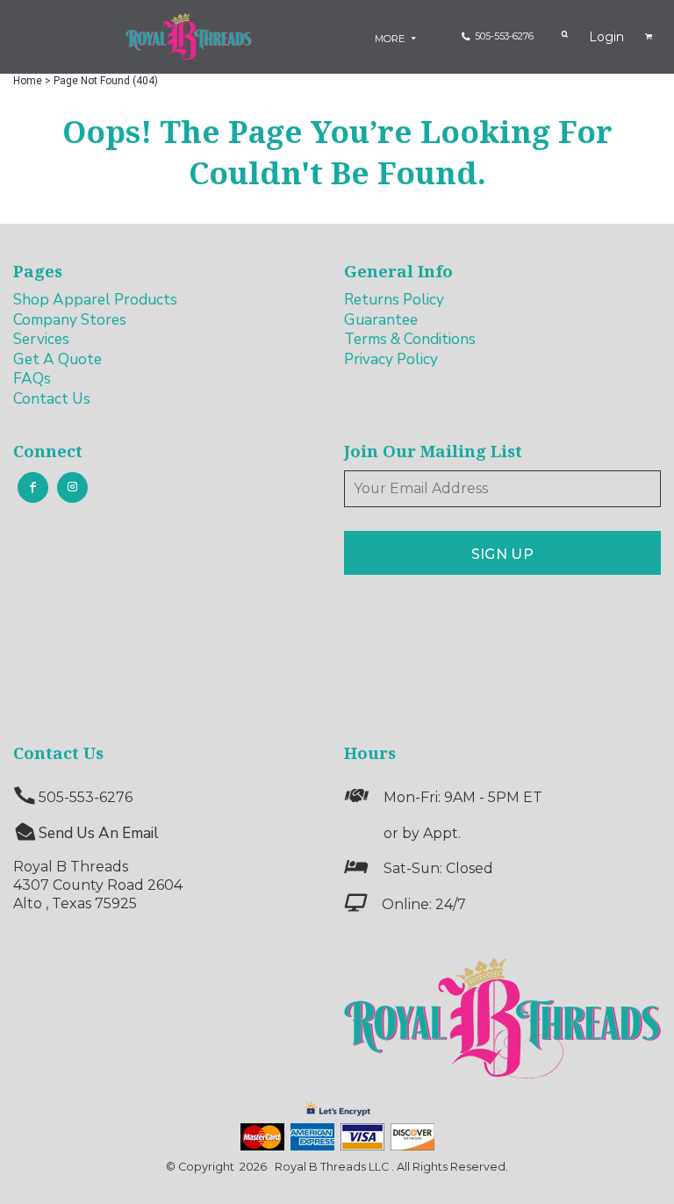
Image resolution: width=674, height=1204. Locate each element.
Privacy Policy (391, 359)
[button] (502, 1018)
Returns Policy (394, 300)
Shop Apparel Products (95, 300)
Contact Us (51, 399)
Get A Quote (57, 359)
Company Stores (69, 320)
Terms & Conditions (410, 339)
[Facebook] (33, 487)
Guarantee (381, 320)
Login (606, 37)
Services (41, 339)
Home (27, 81)
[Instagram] (72, 487)
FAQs (32, 379)
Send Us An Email (99, 833)
